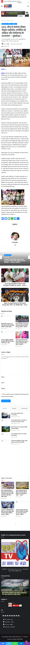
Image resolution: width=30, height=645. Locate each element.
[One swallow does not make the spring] (6, 436)
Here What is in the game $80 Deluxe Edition (19, 427)
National (11, 23)
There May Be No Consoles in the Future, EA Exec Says (19, 420)
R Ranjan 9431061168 (18, 639)
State (15, 23)
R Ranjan (5, 44)
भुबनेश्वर (15, 224)
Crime (6, 255)
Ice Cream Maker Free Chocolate (17, 414)
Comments (24, 408)
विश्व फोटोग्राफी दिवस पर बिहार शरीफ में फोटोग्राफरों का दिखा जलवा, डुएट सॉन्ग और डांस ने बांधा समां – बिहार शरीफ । (7, 493)
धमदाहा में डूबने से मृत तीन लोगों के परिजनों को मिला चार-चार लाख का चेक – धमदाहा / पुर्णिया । (14, 261)
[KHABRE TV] (8, 6)
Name (3, 377)
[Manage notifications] (26, 641)
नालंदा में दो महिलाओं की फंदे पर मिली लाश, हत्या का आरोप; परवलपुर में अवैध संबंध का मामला (22, 342)
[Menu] (2, 6)
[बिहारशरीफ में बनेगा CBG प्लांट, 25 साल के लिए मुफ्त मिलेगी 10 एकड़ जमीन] (7, 318)
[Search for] (28, 6)
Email (3, 382)
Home (4, 20)
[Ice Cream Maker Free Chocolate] (6, 415)
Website (3, 388)
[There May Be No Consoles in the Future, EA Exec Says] (6, 422)
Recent (14, 408)
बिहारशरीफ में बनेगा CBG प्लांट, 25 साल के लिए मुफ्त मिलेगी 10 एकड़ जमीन (7, 325)
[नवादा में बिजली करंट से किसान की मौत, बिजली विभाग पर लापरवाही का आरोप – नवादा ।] (22, 485)
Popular (5, 408)
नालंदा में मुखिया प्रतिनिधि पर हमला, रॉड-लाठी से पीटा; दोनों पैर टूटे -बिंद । (7, 341)
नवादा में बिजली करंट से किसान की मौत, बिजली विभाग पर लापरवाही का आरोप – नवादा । (21, 493)
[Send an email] (8, 44)
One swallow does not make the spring (18, 434)
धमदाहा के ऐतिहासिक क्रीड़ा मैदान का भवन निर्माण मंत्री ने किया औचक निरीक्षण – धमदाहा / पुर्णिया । (7, 512)
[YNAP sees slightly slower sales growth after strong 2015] (6, 443)
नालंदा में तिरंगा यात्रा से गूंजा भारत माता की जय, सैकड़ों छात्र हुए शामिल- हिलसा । (22, 325)
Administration (10, 20)
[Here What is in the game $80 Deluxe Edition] (6, 429)
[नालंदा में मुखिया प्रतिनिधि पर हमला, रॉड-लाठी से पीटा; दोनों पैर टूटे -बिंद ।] (7, 334)
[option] (15, 257)
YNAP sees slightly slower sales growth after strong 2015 (19, 441)
